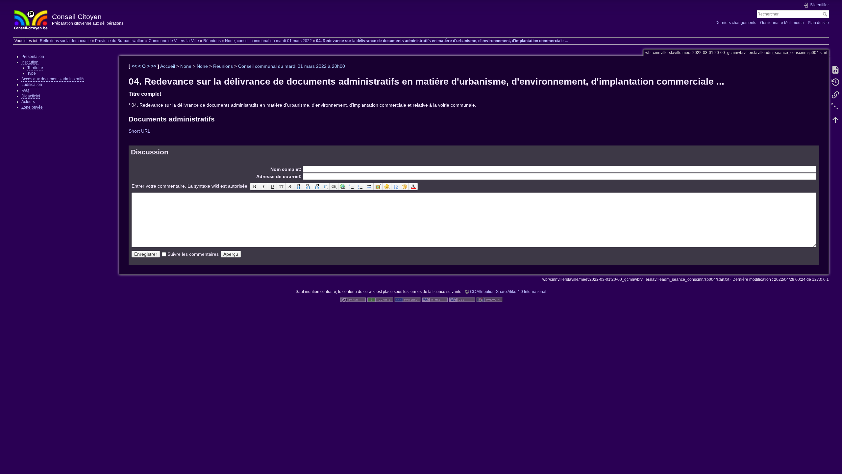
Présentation (32, 56)
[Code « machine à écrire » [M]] (281, 186)
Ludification (31, 84)
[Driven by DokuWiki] (489, 299)
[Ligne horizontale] (369, 186)
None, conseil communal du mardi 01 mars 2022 (268, 41)
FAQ (25, 90)
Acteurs (28, 101)
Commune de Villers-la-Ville (174, 41)
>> (154, 66)
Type (31, 73)
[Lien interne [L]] (334, 186)
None (185, 66)
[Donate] (380, 299)
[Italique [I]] (263, 186)
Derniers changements (735, 22)
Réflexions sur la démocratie (65, 41)
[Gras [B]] (254, 186)
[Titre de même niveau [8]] (298, 186)
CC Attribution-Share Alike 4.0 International (508, 291)
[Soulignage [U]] (272, 186)
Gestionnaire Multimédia (782, 22)
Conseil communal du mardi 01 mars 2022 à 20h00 (291, 66)
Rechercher (826, 14)
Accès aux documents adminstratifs (52, 79)
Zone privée (32, 107)
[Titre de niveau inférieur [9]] (307, 186)
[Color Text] (413, 186)
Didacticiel (30, 96)
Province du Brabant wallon (119, 41)
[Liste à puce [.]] (360, 186)
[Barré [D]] (290, 186)
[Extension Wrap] (404, 186)
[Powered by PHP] (407, 299)
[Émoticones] (387, 186)
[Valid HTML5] (435, 299)
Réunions (212, 41)
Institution (29, 62)
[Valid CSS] (462, 299)
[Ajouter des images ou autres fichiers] (378, 186)
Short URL (139, 131)
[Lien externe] (342, 186)
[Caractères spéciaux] (395, 186)
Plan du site (818, 22)
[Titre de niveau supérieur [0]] (316, 186)
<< (135, 66)
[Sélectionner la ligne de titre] (325, 186)
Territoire (35, 68)
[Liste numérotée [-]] (351, 186)
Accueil (167, 66)
